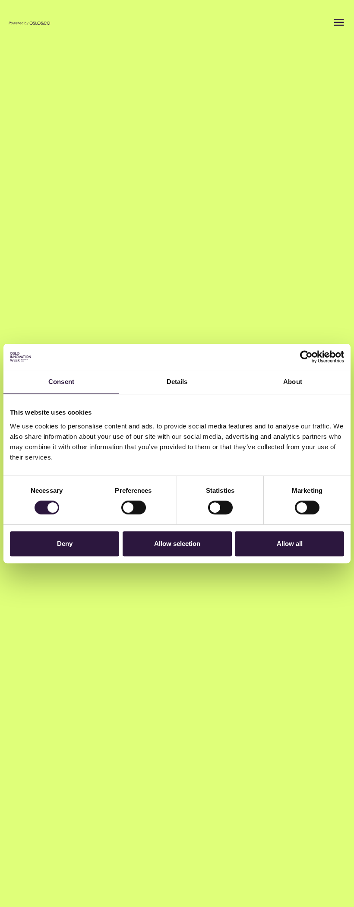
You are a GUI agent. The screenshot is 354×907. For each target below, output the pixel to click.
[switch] (133, 507)
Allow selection (177, 543)
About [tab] (292, 381)
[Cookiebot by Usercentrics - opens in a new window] (306, 356)
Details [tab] (177, 381)
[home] (29, 22)
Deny (65, 543)
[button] (339, 22)
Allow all (290, 543)
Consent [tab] (61, 381)
